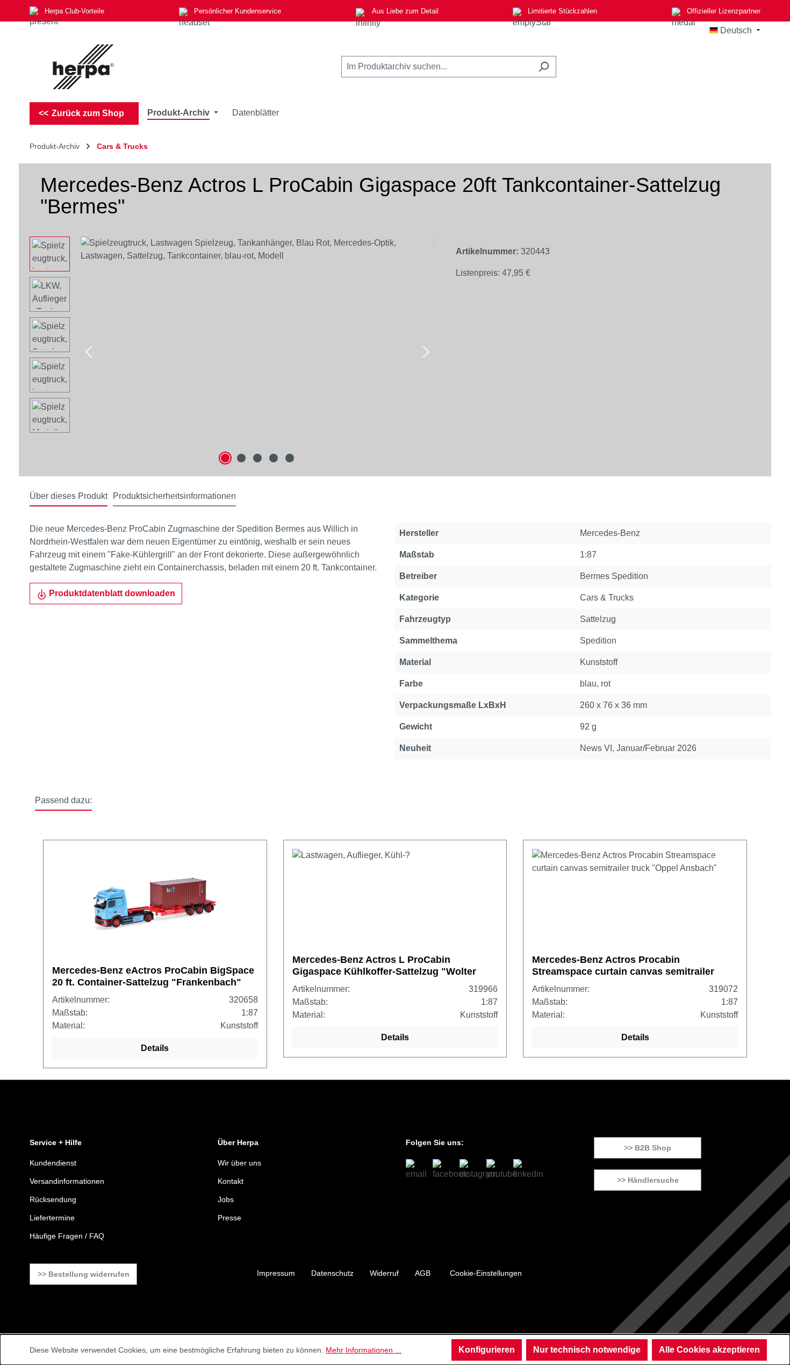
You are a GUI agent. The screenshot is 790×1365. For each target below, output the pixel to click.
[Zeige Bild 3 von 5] (257, 458)
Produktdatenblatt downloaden (111, 593)
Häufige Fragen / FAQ (67, 1236)
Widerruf (384, 1273)
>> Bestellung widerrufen (84, 1274)
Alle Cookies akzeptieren (709, 1349)
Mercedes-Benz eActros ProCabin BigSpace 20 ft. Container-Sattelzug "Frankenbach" (153, 976)
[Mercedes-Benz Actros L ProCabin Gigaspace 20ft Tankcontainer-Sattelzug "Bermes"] (257, 352)
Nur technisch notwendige (587, 1349)
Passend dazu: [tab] (63, 800)
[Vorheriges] (89, 352)
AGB (422, 1273)
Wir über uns (239, 1163)
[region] (232, 352)
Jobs (226, 1199)
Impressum (276, 1273)
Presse (229, 1217)
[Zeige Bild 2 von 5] (241, 458)
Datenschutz (332, 1273)
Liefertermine (52, 1217)
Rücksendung (53, 1199)
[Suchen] (543, 66)
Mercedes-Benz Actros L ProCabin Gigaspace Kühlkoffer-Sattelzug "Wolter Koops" (384, 965)
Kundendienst (53, 1163)
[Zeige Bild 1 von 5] (225, 458)
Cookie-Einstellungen (486, 1273)
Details (155, 1048)
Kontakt (230, 1181)
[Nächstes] (426, 352)
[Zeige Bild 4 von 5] (273, 458)
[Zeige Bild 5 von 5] (289, 458)
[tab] (68, 496)
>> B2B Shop (647, 1148)
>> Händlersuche (648, 1180)
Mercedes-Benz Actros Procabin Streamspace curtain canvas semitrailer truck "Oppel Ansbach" (623, 965)
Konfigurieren (486, 1349)
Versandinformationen (67, 1181)
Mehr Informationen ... (363, 1350)
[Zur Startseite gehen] (83, 66)
